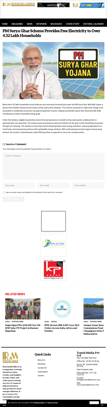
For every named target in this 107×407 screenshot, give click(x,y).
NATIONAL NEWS (17, 322)
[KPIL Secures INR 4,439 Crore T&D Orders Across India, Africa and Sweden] (62, 308)
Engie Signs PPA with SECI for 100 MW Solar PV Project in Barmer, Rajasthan (22, 328)
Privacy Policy (39, 403)
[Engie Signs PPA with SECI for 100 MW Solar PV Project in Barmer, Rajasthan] (22, 308)
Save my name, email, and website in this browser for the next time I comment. (34, 192)
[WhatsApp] (102, 405)
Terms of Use (52, 403)
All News (54, 322)
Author (7, 322)
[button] (94, 402)
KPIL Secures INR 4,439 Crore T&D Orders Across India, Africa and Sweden (61, 328)
